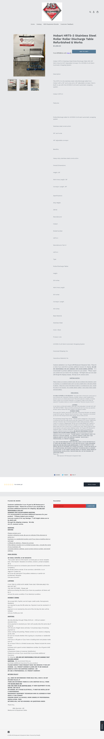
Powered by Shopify (35, 735)
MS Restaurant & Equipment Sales (20, 735)
